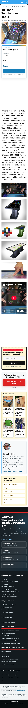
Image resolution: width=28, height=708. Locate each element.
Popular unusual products (8, 633)
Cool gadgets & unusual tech (8, 579)
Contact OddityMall (6, 651)
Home (2, 6)
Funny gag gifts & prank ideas (9, 584)
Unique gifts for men (6, 607)
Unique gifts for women (7, 609)
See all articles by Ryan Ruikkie (12, 471)
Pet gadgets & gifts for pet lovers (9, 594)
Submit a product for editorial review (10, 643)
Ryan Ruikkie (6, 20)
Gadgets (8, 6)
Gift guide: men (8, 499)
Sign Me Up (14, 363)
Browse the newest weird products (10, 630)
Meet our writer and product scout (10, 640)
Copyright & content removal (8, 661)
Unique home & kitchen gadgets (9, 581)
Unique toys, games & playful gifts (10, 591)
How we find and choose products (10, 638)
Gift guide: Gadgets (9, 488)
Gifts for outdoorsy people (8, 620)
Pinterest (18, 675)
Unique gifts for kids (6, 617)
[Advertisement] (14, 94)
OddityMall (7, 517)
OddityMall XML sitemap (7, 664)
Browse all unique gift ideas (11, 502)
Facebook (4, 675)
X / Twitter (11, 675)
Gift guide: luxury (8, 495)
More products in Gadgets (10, 484)
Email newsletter (6, 681)
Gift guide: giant (8, 491)
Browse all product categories (9, 596)
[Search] (25, 1)
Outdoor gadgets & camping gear (10, 589)
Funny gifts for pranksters (8, 622)
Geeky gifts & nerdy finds (7, 586)
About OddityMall (5, 635)
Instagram (4, 678)
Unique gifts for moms (7, 614)
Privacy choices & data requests (9, 659)
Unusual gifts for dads (7, 612)
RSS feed (18, 678)
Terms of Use (4, 654)
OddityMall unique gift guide (8, 604)
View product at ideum (14, 71)
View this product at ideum (14, 382)
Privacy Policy (5, 656)
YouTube (11, 678)
